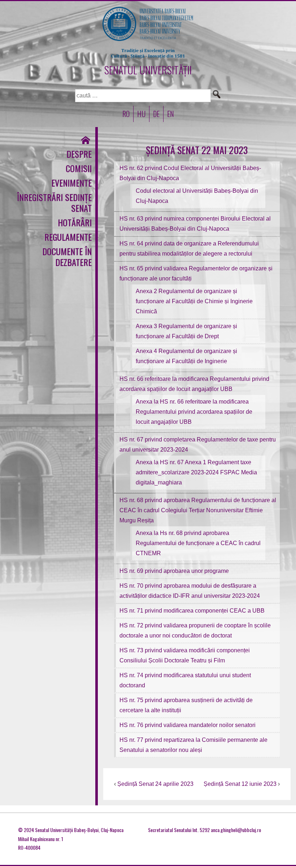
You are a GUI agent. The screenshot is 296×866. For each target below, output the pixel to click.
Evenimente (71, 182)
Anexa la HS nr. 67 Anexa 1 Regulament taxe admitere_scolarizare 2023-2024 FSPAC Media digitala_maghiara (196, 472)
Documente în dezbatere (67, 256)
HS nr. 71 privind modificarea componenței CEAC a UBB (192, 611)
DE (156, 113)
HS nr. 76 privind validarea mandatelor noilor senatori (187, 725)
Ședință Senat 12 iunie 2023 (240, 784)
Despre (79, 153)
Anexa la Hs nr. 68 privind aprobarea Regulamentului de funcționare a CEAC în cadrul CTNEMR (198, 543)
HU (141, 113)
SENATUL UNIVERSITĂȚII (148, 69)
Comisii (79, 168)
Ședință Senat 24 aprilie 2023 (155, 784)
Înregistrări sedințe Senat (54, 202)
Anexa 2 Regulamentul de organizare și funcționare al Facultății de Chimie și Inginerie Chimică (194, 301)
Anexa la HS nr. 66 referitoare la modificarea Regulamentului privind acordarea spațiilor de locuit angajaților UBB (194, 412)
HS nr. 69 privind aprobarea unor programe (174, 571)
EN (170, 113)
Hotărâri (75, 222)
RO (126, 113)
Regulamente (68, 236)
